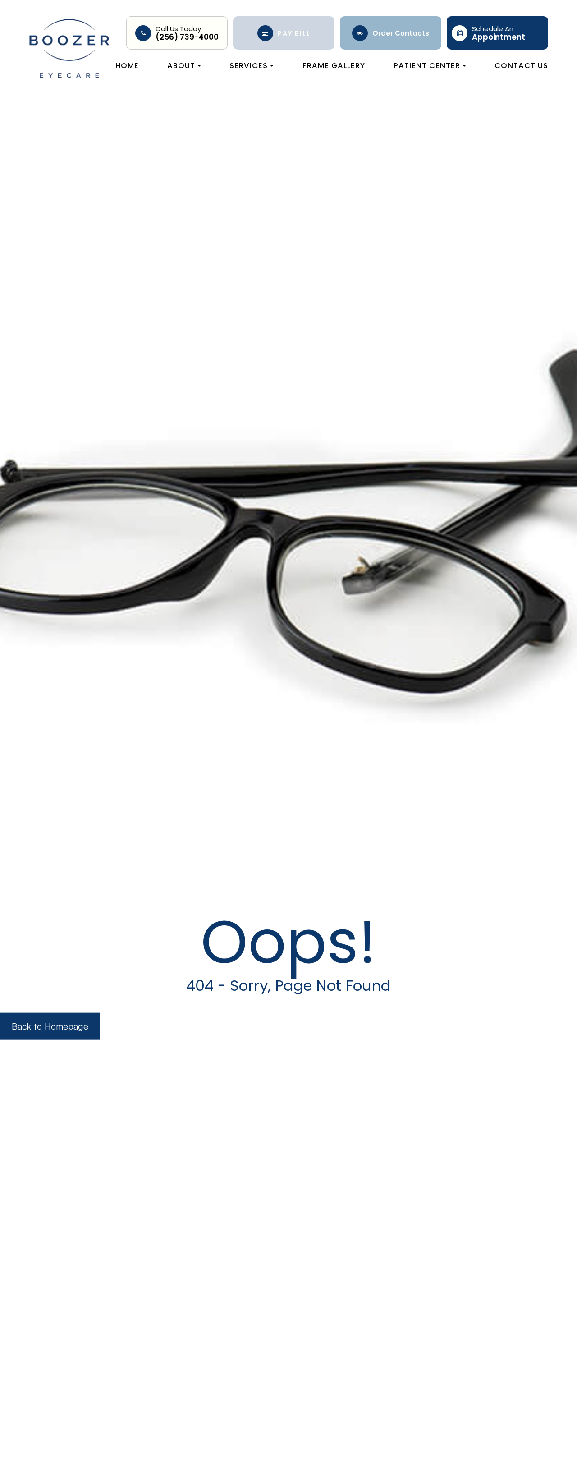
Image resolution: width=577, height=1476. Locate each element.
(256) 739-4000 (187, 37)
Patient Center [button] (427, 65)
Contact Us (521, 65)
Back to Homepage (50, 1025)
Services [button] (248, 65)
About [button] (181, 65)
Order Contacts (400, 33)
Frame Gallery (333, 65)
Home (127, 65)
